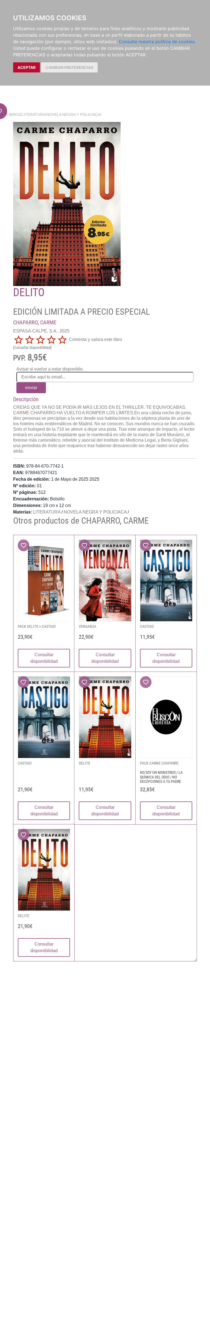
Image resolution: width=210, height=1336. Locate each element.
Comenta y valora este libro (95, 339)
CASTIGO (147, 626)
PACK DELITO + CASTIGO (37, 626)
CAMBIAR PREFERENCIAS (69, 67)
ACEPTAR (27, 67)
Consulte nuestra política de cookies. (157, 41)
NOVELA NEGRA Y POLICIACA (73, 114)
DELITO (84, 763)
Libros (14, 114)
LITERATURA (33, 114)
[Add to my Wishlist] (23, 545)
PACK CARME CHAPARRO (159, 763)
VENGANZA (87, 626)
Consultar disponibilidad (44, 658)
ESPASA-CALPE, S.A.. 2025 (41, 331)
